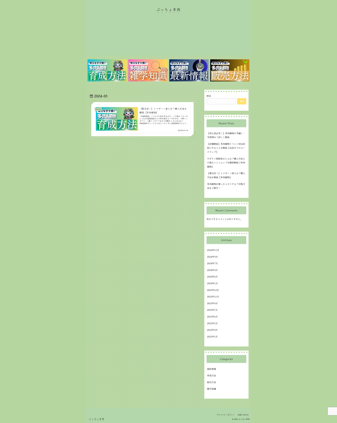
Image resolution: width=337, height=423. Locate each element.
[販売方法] (229, 70)
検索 (209, 96)
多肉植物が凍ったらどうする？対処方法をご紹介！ (226, 186)
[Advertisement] (168, 37)
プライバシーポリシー (225, 415)
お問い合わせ (243, 415)
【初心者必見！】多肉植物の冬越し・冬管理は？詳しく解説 (226, 135)
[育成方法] (107, 70)
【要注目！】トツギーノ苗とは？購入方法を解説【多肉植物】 (226, 175)
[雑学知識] (148, 70)
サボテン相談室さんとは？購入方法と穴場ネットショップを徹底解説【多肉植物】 (226, 163)
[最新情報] (189, 70)
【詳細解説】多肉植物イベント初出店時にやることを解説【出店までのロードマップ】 (226, 148)
